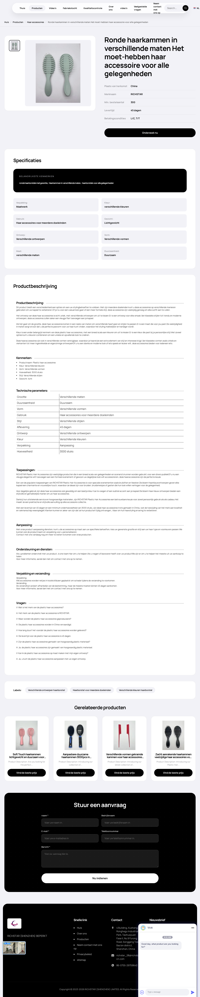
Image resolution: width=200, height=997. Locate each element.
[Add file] (142, 992)
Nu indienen (100, 878)
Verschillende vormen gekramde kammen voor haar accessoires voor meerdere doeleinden (124, 757)
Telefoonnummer (110, 831)
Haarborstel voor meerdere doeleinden (92, 690)
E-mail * (45, 831)
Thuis (22, 8)
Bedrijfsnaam (108, 815)
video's (123, 8)
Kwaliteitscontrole (93, 8)
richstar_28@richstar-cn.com (128, 957)
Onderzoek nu (150, 132)
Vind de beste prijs (26, 772)
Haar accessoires (35, 22)
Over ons (111, 8)
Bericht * (45, 846)
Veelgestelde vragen (140, 8)
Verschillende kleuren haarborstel (135, 690)
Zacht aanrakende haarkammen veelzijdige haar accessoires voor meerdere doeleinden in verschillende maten (173, 758)
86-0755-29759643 (126, 965)
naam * (44, 815)
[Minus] (192, 928)
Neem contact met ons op (157, 8)
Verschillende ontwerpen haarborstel (46, 690)
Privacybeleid (84, 954)
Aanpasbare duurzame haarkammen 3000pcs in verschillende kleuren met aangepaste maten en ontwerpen (76, 758)
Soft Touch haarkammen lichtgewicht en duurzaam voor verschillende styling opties (26, 757)
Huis (6, 22)
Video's (52, 8)
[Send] (192, 992)
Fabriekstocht (70, 8)
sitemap (81, 960)
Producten (37, 8)
